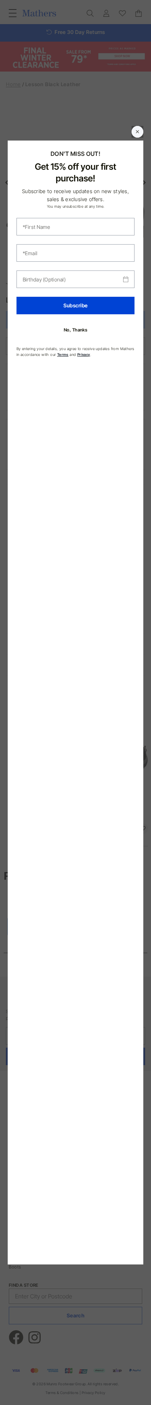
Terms (63, 354)
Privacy (83, 354)
